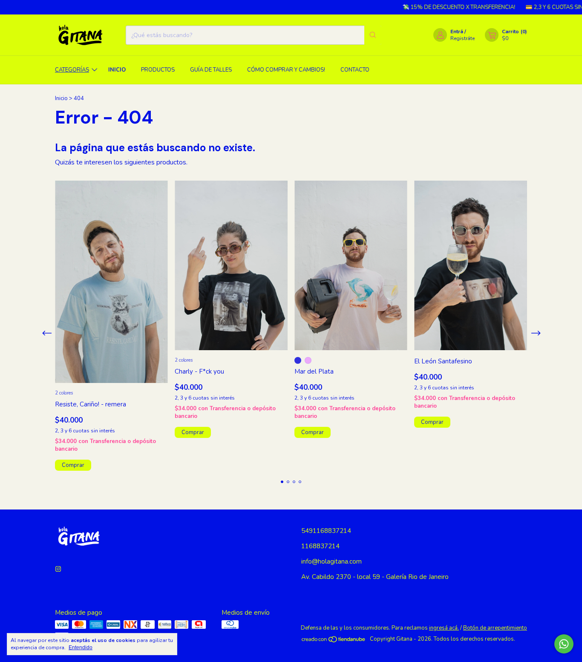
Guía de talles (211, 70)
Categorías (72, 70)
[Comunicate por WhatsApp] (563, 643)
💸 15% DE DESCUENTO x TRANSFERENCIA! (445, 7)
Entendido (80, 647)
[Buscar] (372, 35)
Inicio (117, 70)
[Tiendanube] (334, 641)
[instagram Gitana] (58, 569)
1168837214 (320, 546)
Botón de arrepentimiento (495, 628)
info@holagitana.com (331, 561)
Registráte (462, 38)
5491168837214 (326, 531)
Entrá (456, 31)
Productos (158, 70)
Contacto (354, 70)
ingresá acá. (444, 628)
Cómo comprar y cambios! (286, 70)
